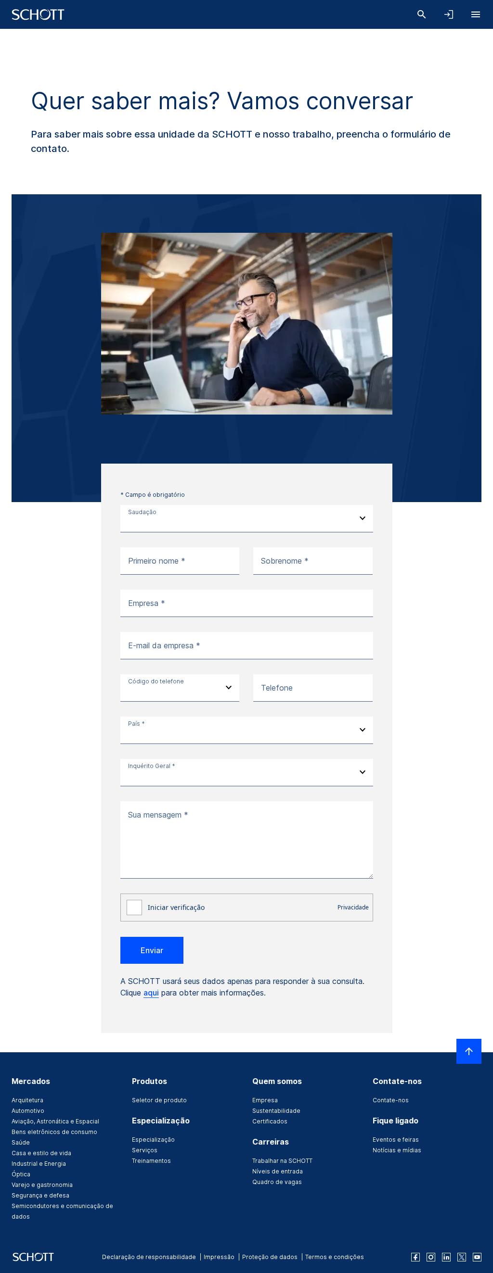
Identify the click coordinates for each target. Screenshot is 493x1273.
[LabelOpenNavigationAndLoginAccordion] (448, 14)
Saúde (21, 1142)
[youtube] (477, 1257)
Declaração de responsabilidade (149, 1256)
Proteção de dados (270, 1256)
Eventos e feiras (396, 1139)
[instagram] (431, 1257)
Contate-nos (391, 1100)
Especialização (153, 1139)
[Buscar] (422, 14)
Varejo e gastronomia (42, 1184)
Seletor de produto (159, 1100)
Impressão (219, 1256)
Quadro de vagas (277, 1181)
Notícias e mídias (397, 1150)
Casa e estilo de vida (41, 1153)
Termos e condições (334, 1256)
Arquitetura (27, 1100)
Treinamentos (151, 1160)
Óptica (21, 1174)
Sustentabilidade (276, 1110)
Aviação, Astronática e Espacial (55, 1121)
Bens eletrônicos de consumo (54, 1131)
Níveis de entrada (277, 1171)
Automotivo (28, 1110)
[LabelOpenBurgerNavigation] (475, 14)
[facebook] (415, 1257)
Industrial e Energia (39, 1163)
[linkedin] (446, 1257)
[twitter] (461, 1257)
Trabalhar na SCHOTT (282, 1160)
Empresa (265, 1100)
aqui (151, 992)
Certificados (269, 1121)
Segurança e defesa (40, 1195)
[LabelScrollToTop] (468, 1051)
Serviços (144, 1150)
